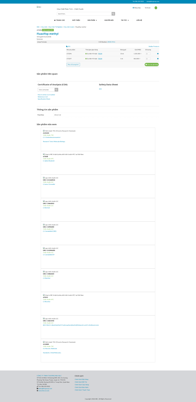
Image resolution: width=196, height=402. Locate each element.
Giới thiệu (76, 20)
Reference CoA (43, 97)
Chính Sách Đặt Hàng (81, 379)
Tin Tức (124, 20)
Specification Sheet (44, 99)
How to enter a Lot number (46, 95)
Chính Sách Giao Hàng (82, 384)
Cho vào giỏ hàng (152, 64)
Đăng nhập (137, 8)
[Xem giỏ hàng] (156, 8)
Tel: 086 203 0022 (138, 1)
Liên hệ (139, 20)
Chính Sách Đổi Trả (81, 382)
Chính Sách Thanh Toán (82, 390)
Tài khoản (147, 8)
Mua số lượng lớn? (73, 64)
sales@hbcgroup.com (152, 1)
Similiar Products (154, 46)
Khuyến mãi (109, 20)
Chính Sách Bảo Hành (81, 387)
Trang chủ (60, 20)
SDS (68, 46)
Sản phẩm (91, 20)
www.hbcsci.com (43, 390)
